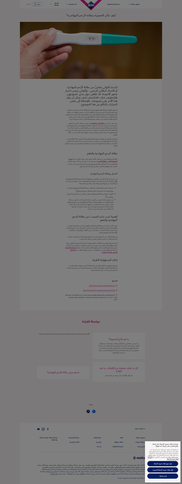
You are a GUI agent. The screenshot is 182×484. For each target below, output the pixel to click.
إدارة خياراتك (163, 476)
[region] (162, 461)
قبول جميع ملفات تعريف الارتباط (163, 463)
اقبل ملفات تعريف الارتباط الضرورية (163, 470)
